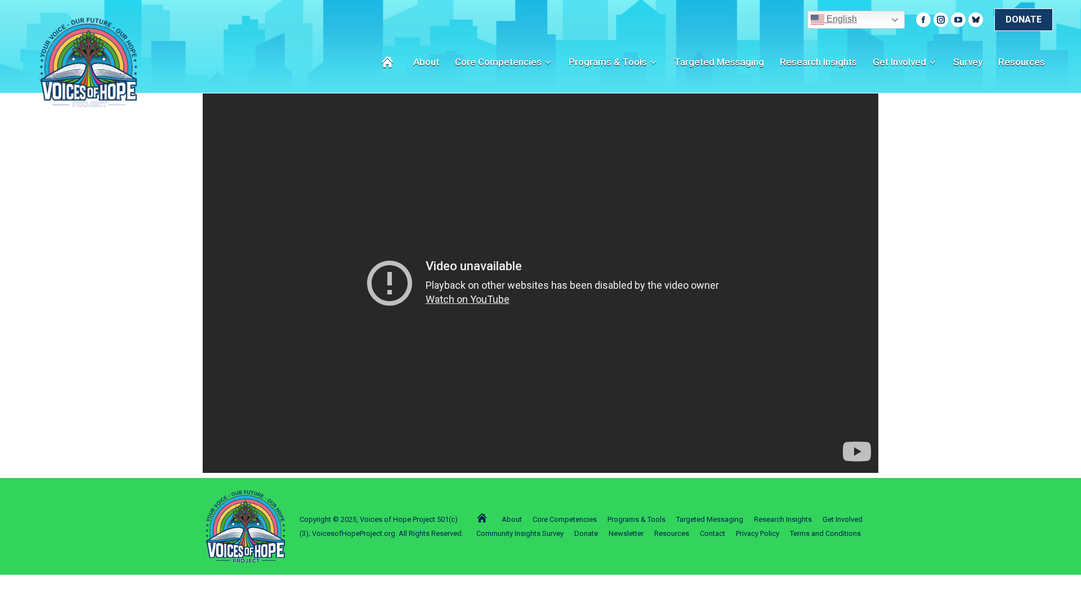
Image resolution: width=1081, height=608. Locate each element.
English (840, 19)
